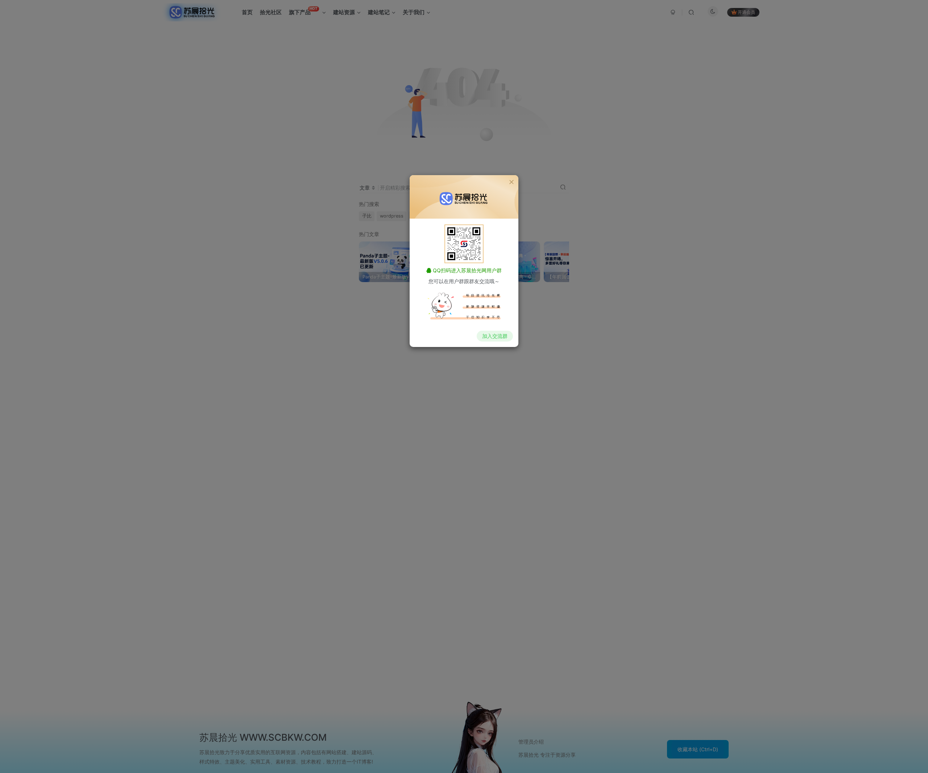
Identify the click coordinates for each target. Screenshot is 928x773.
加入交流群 (495, 336)
